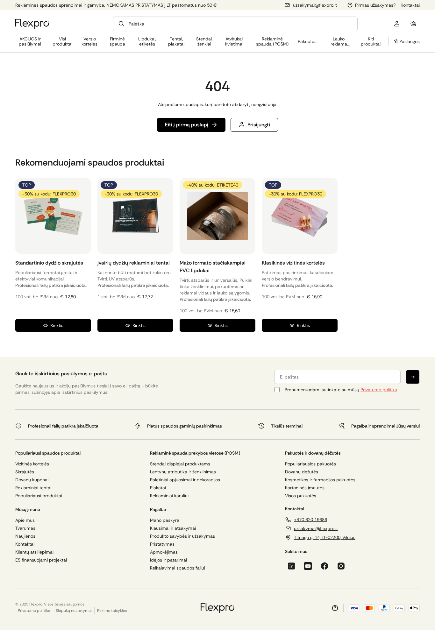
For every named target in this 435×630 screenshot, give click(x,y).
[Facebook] (324, 566)
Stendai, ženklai (204, 41)
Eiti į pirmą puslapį (186, 124)
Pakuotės (307, 41)
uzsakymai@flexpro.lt (315, 5)
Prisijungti (258, 124)
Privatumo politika (378, 390)
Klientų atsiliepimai (34, 552)
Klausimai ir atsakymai (173, 528)
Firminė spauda (117, 41)
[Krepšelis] (413, 24)
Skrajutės (24, 472)
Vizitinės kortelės (32, 464)
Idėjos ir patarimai (168, 560)
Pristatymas (162, 544)
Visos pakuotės (300, 496)
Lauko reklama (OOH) (339, 41)
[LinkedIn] (291, 566)
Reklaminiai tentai (33, 488)
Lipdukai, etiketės (147, 41)
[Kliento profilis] (396, 24)
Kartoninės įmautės (304, 488)
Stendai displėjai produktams (180, 464)
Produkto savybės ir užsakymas (182, 536)
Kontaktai (410, 5)
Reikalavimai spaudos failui (177, 568)
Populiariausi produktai (38, 496)
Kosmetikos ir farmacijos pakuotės (320, 480)
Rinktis (56, 325)
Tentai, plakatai (176, 41)
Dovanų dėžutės (301, 472)
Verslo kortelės (89, 41)
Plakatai (158, 488)
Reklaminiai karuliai (169, 496)
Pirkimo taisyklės (112, 610)
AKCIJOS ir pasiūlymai (30, 41)
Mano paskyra (164, 520)
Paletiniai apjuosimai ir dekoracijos (185, 480)
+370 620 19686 (310, 519)
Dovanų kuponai (31, 480)
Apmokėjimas (164, 552)
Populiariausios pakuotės (310, 464)
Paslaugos (409, 41)
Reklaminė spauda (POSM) (272, 41)
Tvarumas (25, 528)
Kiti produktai (371, 41)
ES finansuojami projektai (41, 560)
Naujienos (25, 536)
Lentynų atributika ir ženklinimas (183, 472)
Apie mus (25, 520)
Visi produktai (62, 41)
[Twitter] (341, 566)
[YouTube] (308, 566)
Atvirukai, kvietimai (234, 41)
